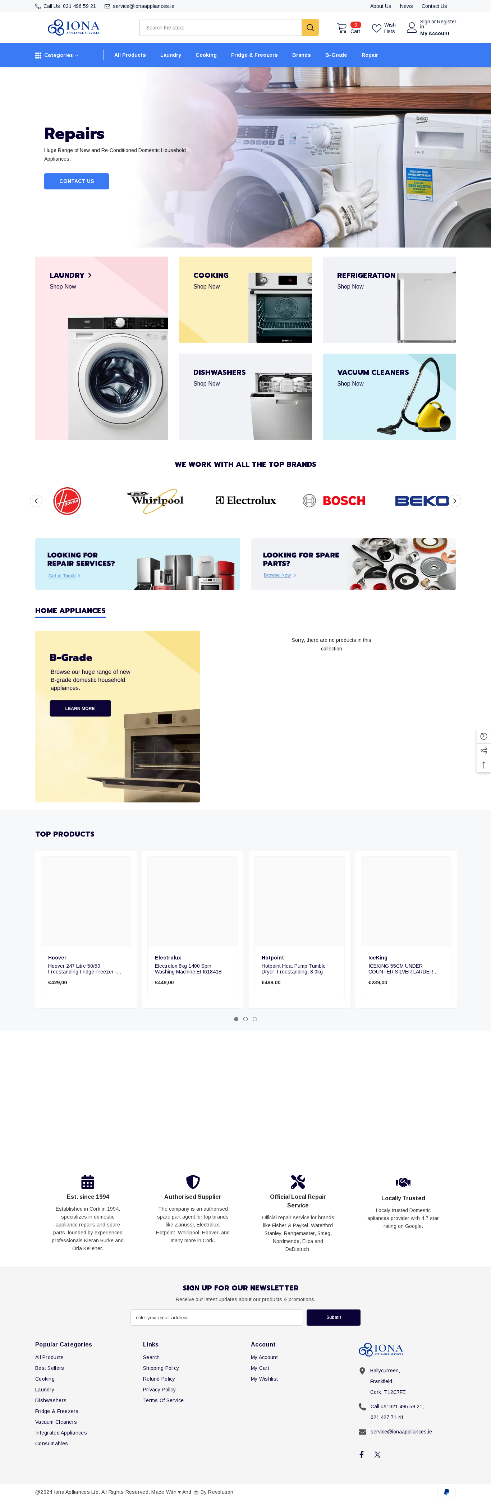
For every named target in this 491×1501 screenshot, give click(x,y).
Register (446, 21)
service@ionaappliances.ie (143, 6)
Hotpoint (273, 958)
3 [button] (255, 1019)
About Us (380, 6)
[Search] (229, 27)
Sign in (425, 24)
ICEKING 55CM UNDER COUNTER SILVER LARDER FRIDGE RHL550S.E (400, 969)
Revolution (220, 1492)
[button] (36, 500)
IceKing (377, 958)
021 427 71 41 (387, 1417)
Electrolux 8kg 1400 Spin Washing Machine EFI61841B (188, 969)
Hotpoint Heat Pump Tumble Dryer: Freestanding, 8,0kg (294, 969)
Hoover (57, 958)
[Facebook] (361, 1454)
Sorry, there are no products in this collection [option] (331, 644)
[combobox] (220, 27)
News (406, 6)
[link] (68, 500)
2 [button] (245, 1019)
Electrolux (168, 958)
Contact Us (434, 6)
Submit (333, 1317)
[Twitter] (377, 1454)
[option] (245, 157)
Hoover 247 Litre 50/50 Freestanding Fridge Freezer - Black (82, 969)
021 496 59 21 (79, 6)
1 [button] (236, 1019)
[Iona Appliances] (137, 564)
